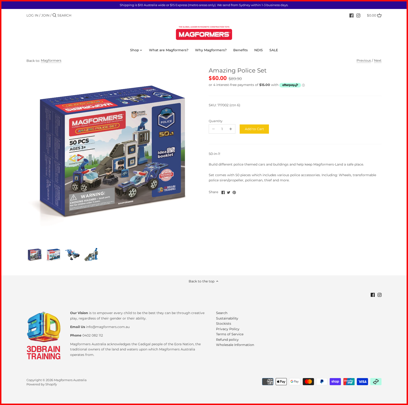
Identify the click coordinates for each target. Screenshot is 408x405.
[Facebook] (351, 15)
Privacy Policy (227, 329)
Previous (364, 60)
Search (221, 313)
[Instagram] (358, 15)
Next (378, 60)
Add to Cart (254, 129)
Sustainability (227, 318)
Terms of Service (229, 334)
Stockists (223, 323)
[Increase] (230, 128)
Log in (32, 15)
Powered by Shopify (41, 384)
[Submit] (54, 15)
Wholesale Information (235, 345)
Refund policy (227, 339)
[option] (34, 255)
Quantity (215, 121)
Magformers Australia (70, 380)
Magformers (51, 60)
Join (45, 15)
